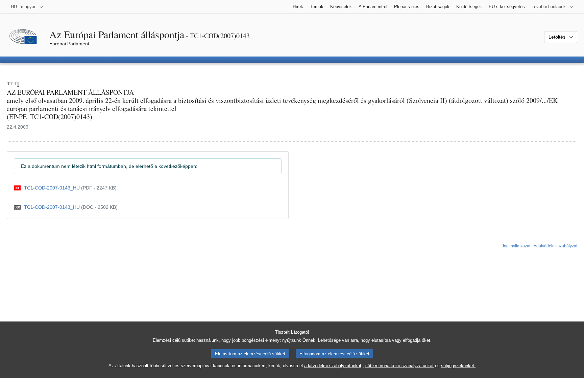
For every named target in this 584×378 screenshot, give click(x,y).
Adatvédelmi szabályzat (555, 246)
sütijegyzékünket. (458, 365)
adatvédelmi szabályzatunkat (332, 365)
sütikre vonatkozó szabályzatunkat (399, 365)
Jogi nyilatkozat (516, 246)
